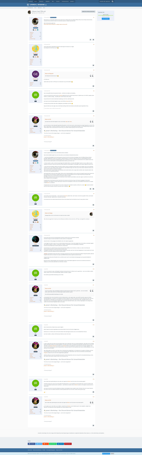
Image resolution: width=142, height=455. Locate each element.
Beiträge (31, 36)
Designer (45, 352)
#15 (93, 396)
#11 (93, 285)
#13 (93, 341)
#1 (93, 17)
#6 (93, 150)
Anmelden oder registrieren (105, 1)
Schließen (112, 453)
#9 (93, 235)
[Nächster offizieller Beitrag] (90, 40)
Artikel (31, 34)
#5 (93, 115)
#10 (93, 269)
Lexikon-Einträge (32, 38)
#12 (93, 324)
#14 (93, 379)
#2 (93, 44)
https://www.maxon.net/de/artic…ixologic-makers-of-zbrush (55, 24)
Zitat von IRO (48, 119)
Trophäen (31, 33)
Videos (31, 64)
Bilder (31, 37)
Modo (71, 101)
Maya (67, 101)
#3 (93, 70)
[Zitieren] (93, 40)
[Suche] (112, 1)
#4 (93, 90)
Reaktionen (31, 32)
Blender (60, 95)
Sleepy (34, 12)
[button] (31, 444)
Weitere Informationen (106, 453)
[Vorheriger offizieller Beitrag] (90, 189)
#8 (93, 209)
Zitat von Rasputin (49, 73)
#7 (93, 193)
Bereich (48, 182)
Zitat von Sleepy (48, 213)
